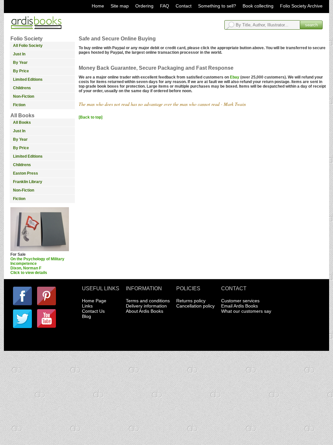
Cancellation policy (195, 306)
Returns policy (191, 300)
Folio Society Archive (301, 5)
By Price (21, 71)
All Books (22, 122)
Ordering (144, 5)
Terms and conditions (148, 300)
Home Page (94, 300)
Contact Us (93, 311)
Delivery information (146, 306)
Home (98, 5)
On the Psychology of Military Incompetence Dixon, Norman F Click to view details (37, 266)
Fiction (19, 105)
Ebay (234, 77)
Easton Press (25, 173)
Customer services (240, 300)
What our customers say (246, 311)
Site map (120, 5)
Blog (86, 316)
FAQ (164, 5)
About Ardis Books (144, 311)
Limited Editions (28, 79)
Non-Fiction (23, 96)
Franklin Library (27, 181)
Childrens (22, 88)
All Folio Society (28, 45)
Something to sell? (217, 5)
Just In (19, 54)
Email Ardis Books (239, 306)
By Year (20, 62)
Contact (184, 5)
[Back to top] (90, 117)
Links (87, 306)
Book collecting (258, 5)
